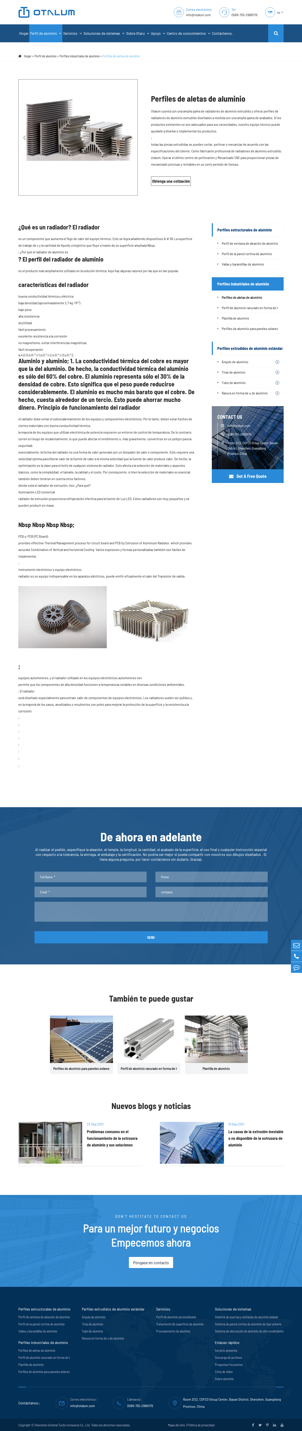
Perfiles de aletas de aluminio (121, 56)
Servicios (70, 33)
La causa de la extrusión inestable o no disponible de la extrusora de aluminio (255, 1138)
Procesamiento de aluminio (173, 1331)
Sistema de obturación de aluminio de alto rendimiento (249, 1331)
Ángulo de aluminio (235, 362)
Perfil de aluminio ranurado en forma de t (250, 308)
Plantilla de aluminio (235, 318)
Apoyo (156, 33)
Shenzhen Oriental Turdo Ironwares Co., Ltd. (62, 1425)
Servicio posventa (226, 1350)
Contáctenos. (222, 33)
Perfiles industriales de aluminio (79, 56)
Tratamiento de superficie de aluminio (180, 1324)
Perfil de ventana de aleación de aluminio (250, 243)
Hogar (24, 33)
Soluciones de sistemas (102, 33)
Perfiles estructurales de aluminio (244, 229)
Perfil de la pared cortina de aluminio (247, 254)
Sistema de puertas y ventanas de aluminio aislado (246, 1317)
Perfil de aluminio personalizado (176, 1317)
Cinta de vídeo (224, 1372)
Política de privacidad (200, 1425)
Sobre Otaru (136, 33)
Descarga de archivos (228, 1357)
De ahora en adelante (151, 836)
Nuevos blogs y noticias (151, 1106)
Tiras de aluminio (233, 372)
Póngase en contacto (151, 1262)
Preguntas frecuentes (229, 1365)
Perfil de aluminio (44, 33)
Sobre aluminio (224, 1379)
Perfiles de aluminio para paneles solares (250, 328)
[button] (24, 137)
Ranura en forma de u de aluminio (245, 393)
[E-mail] (296, 945)
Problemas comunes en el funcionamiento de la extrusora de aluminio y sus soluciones (112, 1138)
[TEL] (296, 956)
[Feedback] (296, 967)
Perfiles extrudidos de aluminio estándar (250, 348)
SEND (151, 937)
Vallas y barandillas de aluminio (243, 264)
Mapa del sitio (177, 1425)
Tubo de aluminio (234, 382)
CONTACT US (229, 417)
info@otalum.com (198, 15)
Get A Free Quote (251, 476)
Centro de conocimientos (187, 33)
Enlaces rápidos (227, 1342)
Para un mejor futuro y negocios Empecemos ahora (151, 1235)
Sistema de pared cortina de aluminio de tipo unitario (248, 1324)
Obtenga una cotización (171, 181)
